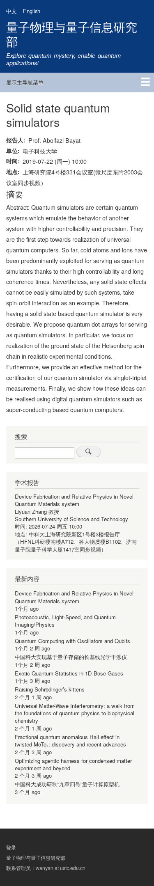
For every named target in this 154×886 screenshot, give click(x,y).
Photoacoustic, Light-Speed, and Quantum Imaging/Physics (65, 620)
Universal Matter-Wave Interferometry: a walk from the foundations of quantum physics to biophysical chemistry (75, 713)
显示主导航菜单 (25, 82)
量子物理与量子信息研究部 (71, 33)
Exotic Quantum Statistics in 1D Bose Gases (69, 673)
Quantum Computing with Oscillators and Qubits (72, 641)
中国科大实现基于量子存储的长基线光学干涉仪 (71, 657)
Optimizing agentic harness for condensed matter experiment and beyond (73, 764)
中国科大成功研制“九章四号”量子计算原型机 (67, 784)
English (31, 11)
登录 (11, 847)
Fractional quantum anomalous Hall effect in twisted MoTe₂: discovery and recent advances (70, 740)
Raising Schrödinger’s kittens (50, 689)
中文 (11, 11)
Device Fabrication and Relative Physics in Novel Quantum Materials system (74, 500)
